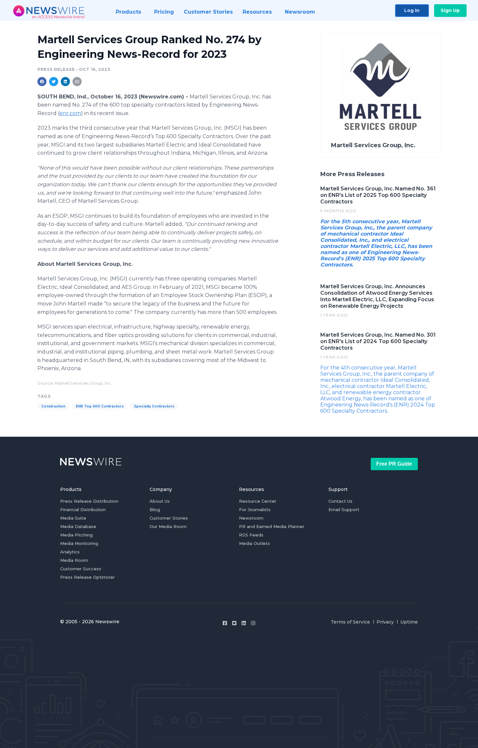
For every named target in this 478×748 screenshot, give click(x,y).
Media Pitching (76, 534)
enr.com (70, 113)
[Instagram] (253, 623)
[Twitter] (234, 623)
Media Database (78, 526)
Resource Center (257, 501)
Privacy (385, 622)
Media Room (74, 560)
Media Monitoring (79, 543)
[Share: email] (77, 82)
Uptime (409, 622)
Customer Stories (169, 518)
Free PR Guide (394, 464)
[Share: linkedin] (65, 82)
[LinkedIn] (244, 623)
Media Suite (73, 518)
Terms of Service (350, 622)
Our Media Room (168, 526)
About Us (160, 501)
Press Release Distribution (89, 501)
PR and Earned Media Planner (271, 526)
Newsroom (251, 518)
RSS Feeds (251, 534)
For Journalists (255, 509)
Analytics (70, 551)
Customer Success (80, 568)
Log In (411, 10)
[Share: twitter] (54, 82)
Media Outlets (254, 543)
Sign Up (450, 10)
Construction (53, 406)
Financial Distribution (83, 509)
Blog (155, 509)
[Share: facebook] (42, 82)
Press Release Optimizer (87, 577)
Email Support (343, 509)
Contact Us (340, 501)
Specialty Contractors (154, 406)
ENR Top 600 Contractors (100, 406)
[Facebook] (225, 623)
